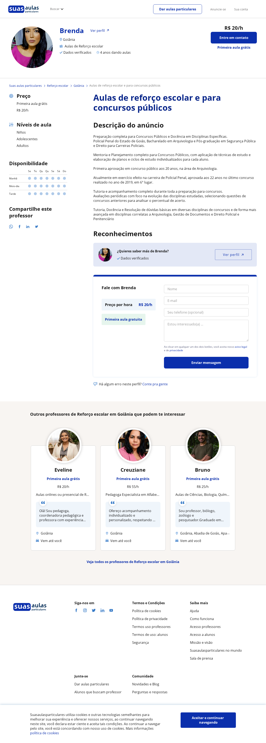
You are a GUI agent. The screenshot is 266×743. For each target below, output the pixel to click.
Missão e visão (201, 642)
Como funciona (202, 618)
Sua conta (241, 9)
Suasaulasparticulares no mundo (216, 650)
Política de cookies (146, 611)
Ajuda (194, 611)
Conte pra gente (155, 384)
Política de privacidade (149, 618)
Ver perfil (231, 254)
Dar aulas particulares (177, 9)
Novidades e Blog (145, 684)
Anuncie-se (218, 9)
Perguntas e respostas (149, 692)
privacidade (176, 350)
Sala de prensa (201, 658)
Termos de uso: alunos (150, 634)
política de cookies (44, 733)
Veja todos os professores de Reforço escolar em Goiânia (133, 561)
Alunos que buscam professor (98, 692)
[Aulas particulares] (23, 14)
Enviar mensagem (206, 362)
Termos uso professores (151, 626)
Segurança (140, 642)
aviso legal (241, 347)
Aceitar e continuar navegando (208, 720)
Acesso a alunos (202, 634)
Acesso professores (205, 626)
